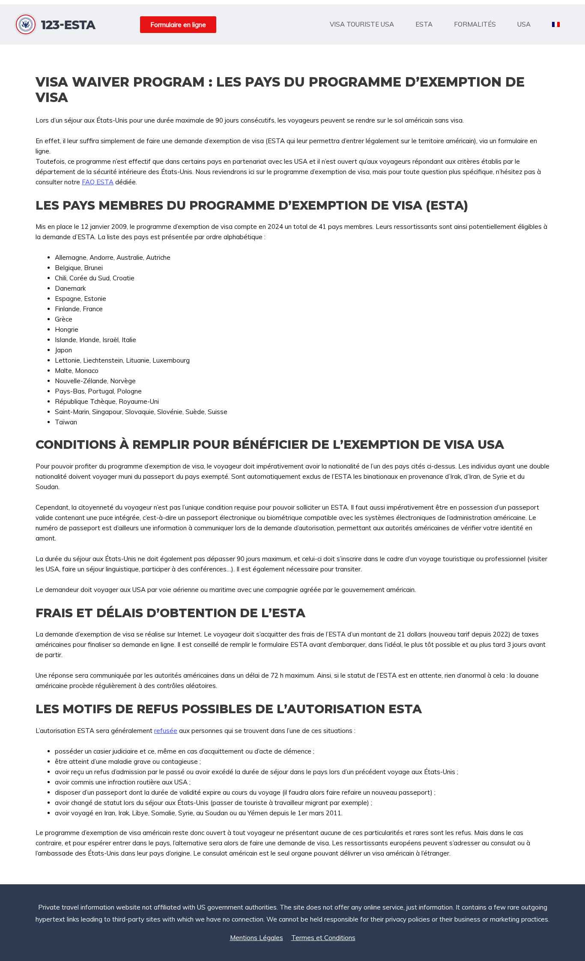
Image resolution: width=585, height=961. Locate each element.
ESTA (424, 24)
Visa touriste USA (362, 24)
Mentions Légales (256, 938)
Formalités (475, 24)
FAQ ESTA (97, 182)
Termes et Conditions (323, 938)
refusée (165, 731)
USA (524, 24)
